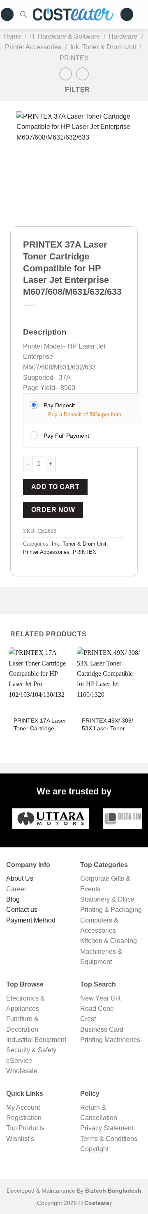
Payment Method (31, 920)
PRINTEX (74, 58)
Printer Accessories (33, 46)
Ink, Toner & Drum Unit (103, 46)
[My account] (127, 14)
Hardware (123, 36)
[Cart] (144, 14)
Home (12, 36)
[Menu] (7, 14)
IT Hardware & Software (65, 36)
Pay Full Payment (66, 435)
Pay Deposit (59, 405)
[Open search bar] (23, 14)
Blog (13, 899)
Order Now (53, 509)
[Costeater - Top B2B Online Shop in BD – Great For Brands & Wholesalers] (73, 14)
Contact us (21, 909)
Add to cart (55, 486)
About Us (19, 878)
